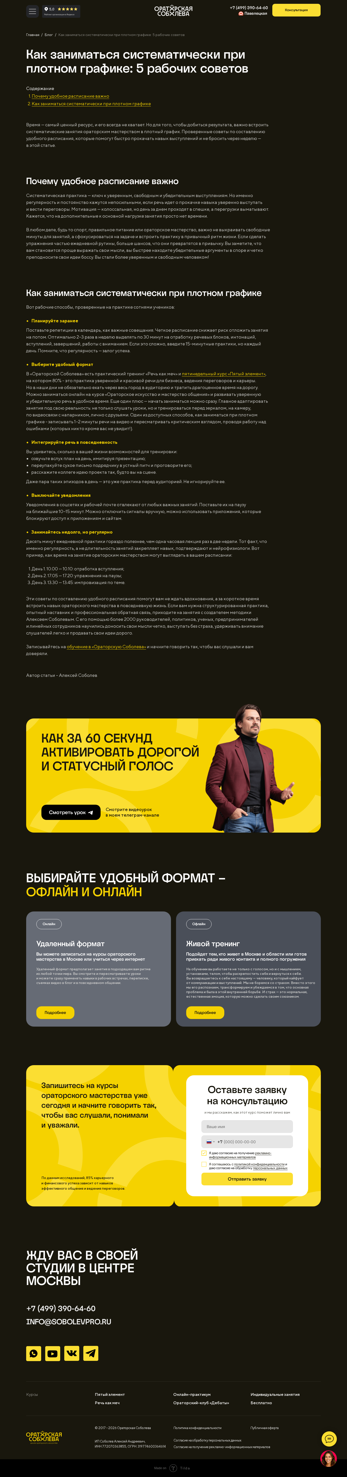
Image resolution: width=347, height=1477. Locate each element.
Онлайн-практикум (192, 1394)
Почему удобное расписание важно (70, 96)
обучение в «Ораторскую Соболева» (106, 646)
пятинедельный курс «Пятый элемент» (223, 373)
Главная (32, 35)
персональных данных (270, 1168)
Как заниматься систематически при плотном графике (91, 103)
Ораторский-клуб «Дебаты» (201, 1402)
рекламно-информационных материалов (240, 1155)
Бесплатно (261, 1402)
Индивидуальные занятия (275, 1394)
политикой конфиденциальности (259, 1164)
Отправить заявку (247, 1179)
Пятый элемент (110, 1394)
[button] (296, 10)
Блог (49, 35)
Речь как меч (107, 1402)
